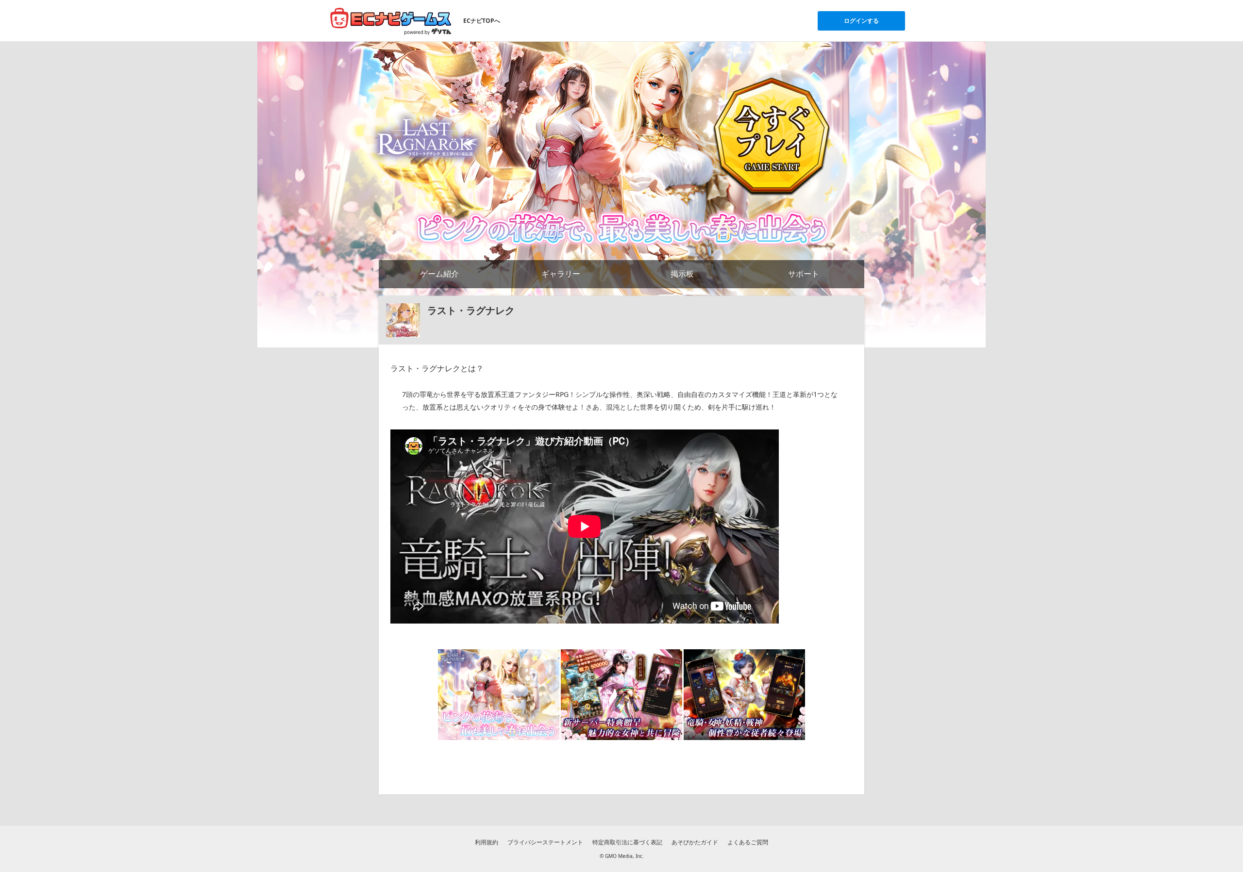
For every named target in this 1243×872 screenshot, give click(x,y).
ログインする (861, 20)
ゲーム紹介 (439, 273)
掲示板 (682, 273)
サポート (803, 273)
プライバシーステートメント (545, 842)
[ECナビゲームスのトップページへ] (391, 20)
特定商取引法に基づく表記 (627, 842)
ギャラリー (560, 273)
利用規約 (486, 842)
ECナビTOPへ (481, 20)
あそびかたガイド (695, 842)
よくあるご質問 (747, 842)
